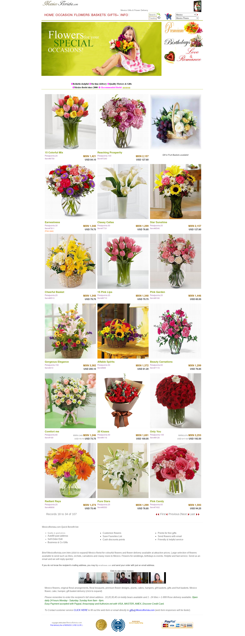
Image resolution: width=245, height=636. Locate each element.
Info (124, 15)
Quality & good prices (56, 533)
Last (193, 514)
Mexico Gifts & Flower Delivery (111, 10)
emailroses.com (104, 565)
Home (49, 15)
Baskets (98, 15)
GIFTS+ (113, 15)
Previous (173, 514)
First (162, 514)
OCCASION (64, 15)
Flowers (82, 15)
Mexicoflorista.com (74, 623)
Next (184, 514)
